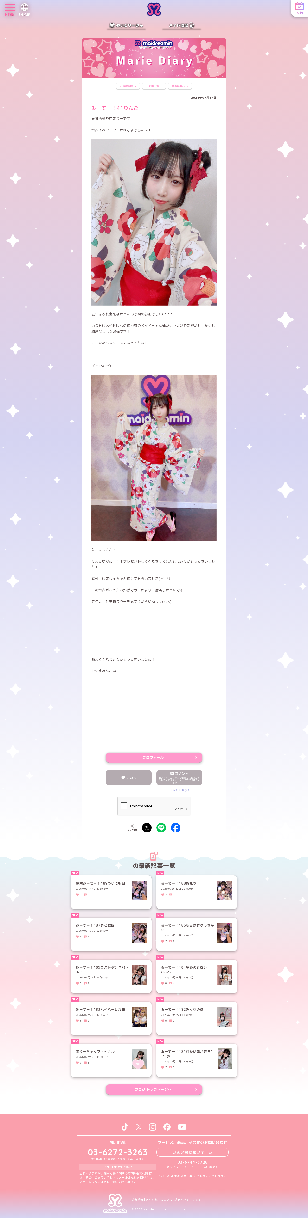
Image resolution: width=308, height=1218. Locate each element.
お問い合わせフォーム (192, 1152)
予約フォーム (183, 1176)
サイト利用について (159, 1199)
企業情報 (138, 1199)
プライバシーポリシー (189, 1199)
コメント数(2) (179, 790)
